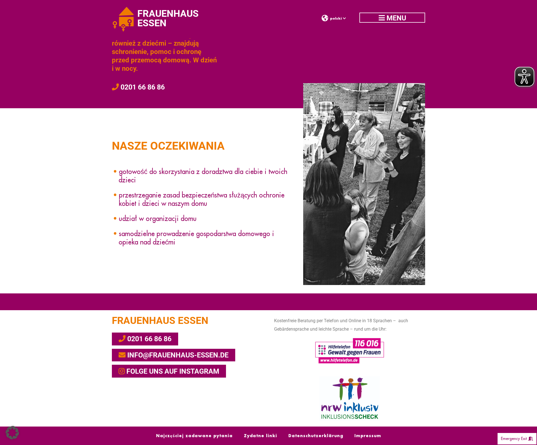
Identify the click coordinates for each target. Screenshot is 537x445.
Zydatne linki (260, 436)
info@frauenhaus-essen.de (177, 355)
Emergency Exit (514, 439)
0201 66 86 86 (142, 87)
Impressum (367, 436)
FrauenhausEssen (168, 18)
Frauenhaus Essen (160, 320)
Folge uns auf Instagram (172, 371)
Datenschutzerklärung (315, 436)
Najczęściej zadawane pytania (194, 436)
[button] (12, 432)
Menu (395, 18)
